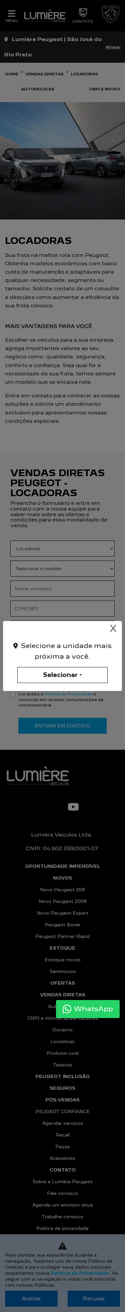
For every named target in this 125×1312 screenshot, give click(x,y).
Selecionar (60, 674)
